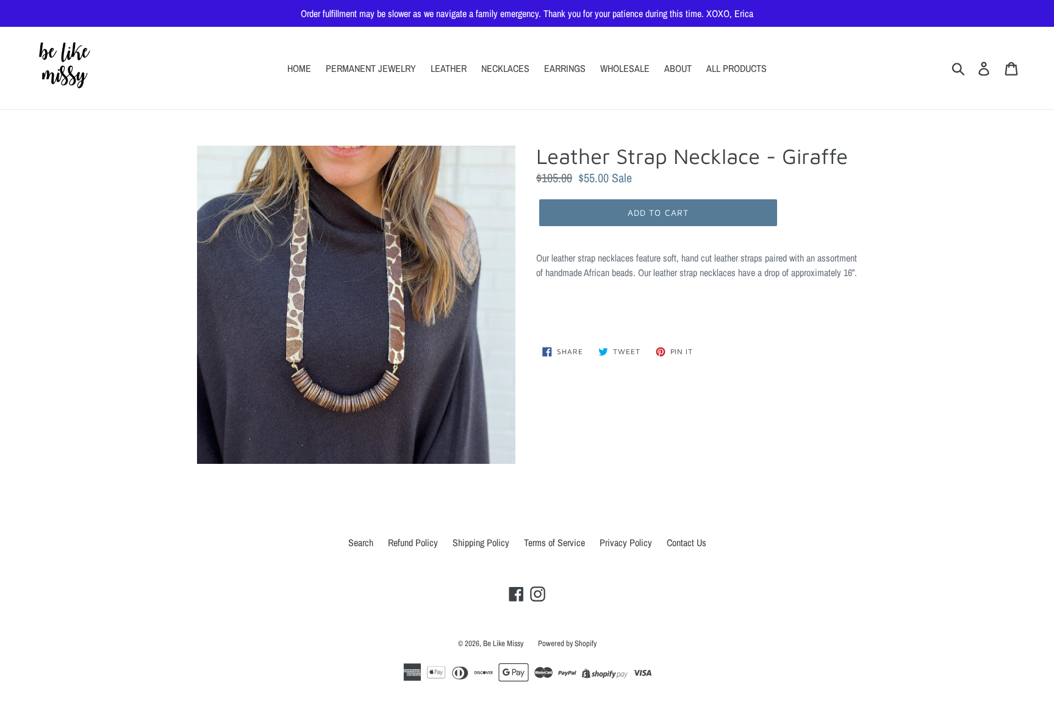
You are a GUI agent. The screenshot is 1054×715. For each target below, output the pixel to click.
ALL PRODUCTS (736, 68)
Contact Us (686, 542)
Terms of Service (554, 542)
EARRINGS (565, 68)
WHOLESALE (625, 68)
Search (360, 542)
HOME (299, 68)
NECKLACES (505, 68)
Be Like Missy (503, 643)
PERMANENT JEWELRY (371, 68)
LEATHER (449, 68)
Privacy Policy (626, 542)
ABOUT (678, 68)
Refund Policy (413, 542)
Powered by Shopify (567, 643)
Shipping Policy (481, 542)
